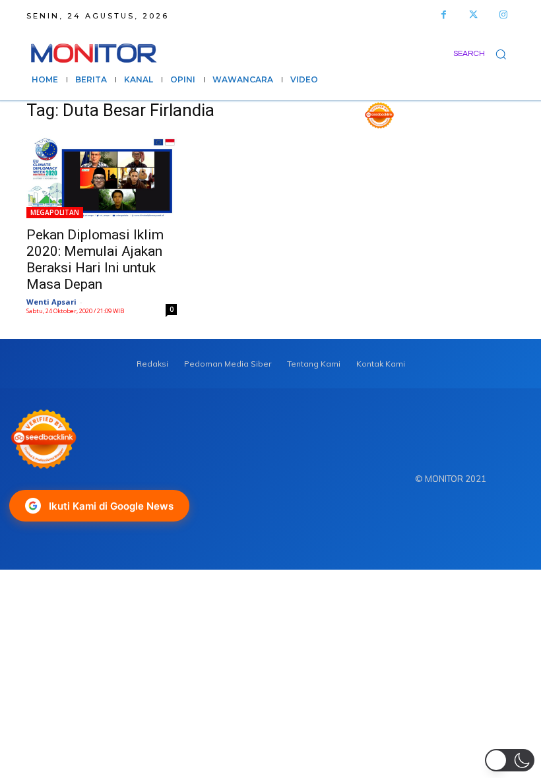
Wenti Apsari (51, 302)
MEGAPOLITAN (54, 212)
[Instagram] (503, 14)
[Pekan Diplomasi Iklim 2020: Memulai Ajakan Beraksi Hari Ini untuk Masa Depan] (101, 176)
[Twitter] (473, 14)
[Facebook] (443, 14)
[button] (484, 53)
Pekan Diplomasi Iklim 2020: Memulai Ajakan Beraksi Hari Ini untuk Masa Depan (95, 259)
